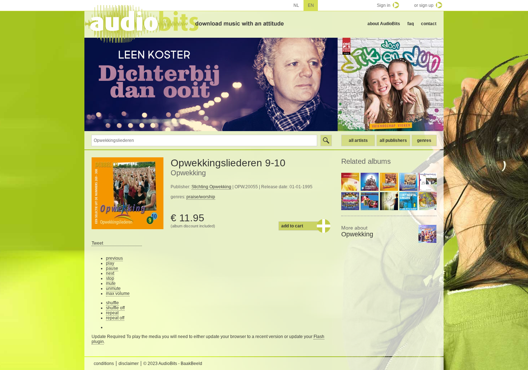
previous (114, 258)
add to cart (292, 225)
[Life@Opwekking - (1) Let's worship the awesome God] (370, 201)
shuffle (112, 302)
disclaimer (129, 363)
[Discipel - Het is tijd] (428, 201)
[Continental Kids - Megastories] (350, 201)
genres (424, 140)
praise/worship (200, 196)
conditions (104, 363)
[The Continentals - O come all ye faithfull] (408, 201)
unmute (113, 288)
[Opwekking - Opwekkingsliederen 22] (389, 182)
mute (111, 283)
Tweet (97, 243)
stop (110, 278)
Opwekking (188, 173)
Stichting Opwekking (211, 186)
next (110, 273)
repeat (112, 312)
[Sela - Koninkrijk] (389, 201)
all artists (358, 140)
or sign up (424, 5)
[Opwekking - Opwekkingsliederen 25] (428, 182)
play (110, 263)
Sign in (383, 5)
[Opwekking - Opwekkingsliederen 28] (350, 182)
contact (428, 23)
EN (311, 5)
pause (112, 268)
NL (296, 5)
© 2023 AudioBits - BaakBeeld (172, 363)
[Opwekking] (427, 234)
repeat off (115, 317)
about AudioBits (383, 23)
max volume (118, 293)
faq (410, 23)
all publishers (393, 140)
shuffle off (115, 307)
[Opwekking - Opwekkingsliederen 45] (370, 182)
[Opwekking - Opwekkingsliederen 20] (408, 182)
